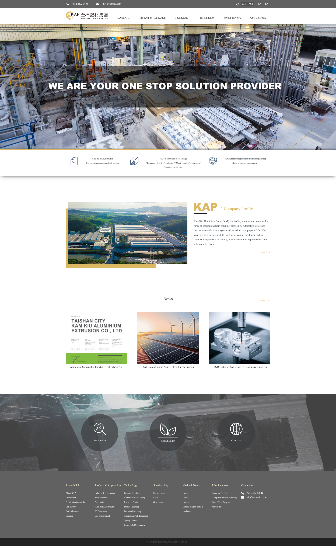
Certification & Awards (75, 502)
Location (69, 516)
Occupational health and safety (224, 497)
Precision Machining (132, 511)
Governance (158, 502)
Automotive (100, 502)
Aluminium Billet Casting (134, 497)
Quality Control (130, 520)
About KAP (123, 17)
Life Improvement (102, 516)
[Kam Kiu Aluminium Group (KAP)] (87, 15)
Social (155, 497)
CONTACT (247, 4)
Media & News (232, 17)
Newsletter (187, 502)
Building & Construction (105, 493)
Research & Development (134, 525)
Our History (71, 507)
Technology (181, 17)
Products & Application (153, 17)
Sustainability (207, 17)
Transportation (101, 497)
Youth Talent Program (221, 502)
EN (266, 4)
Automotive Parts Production (136, 516)
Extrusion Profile (131, 502)
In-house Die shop (131, 493)
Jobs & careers (258, 17)
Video (185, 497)
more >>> (265, 252)
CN (259, 4)
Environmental (159, 493)
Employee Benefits (219, 493)
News (185, 493)
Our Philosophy (72, 511)
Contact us (247, 485)
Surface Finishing (131, 507)
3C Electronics (101, 511)
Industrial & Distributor (104, 507)
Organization (71, 497)
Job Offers (216, 507)
